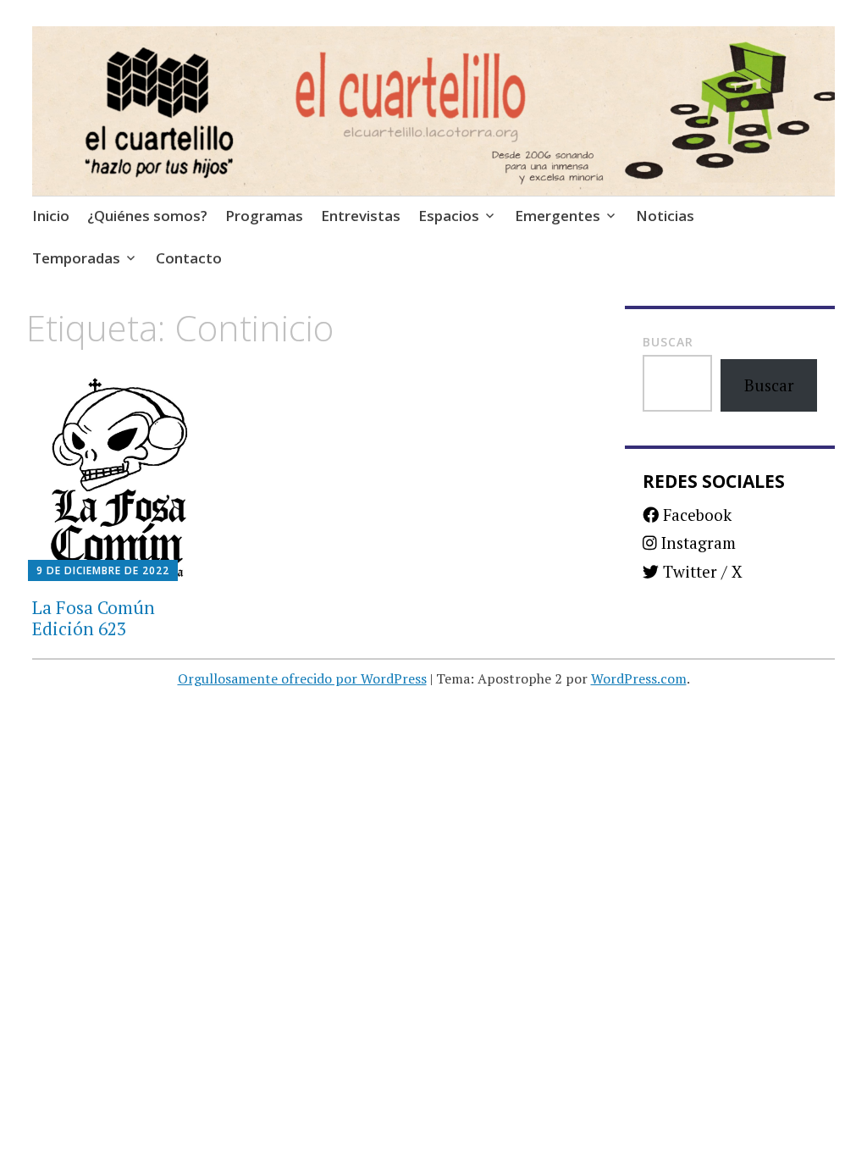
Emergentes (557, 215)
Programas (264, 215)
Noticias (665, 215)
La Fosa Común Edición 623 (93, 617)
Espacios (448, 215)
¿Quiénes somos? (147, 215)
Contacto (189, 258)
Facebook (695, 514)
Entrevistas (360, 215)
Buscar (668, 342)
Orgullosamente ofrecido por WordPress (302, 678)
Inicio (50, 215)
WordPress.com (639, 678)
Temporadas (76, 258)
